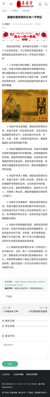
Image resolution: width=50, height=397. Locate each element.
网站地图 (13, 392)
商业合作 (21, 392)
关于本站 (5, 392)
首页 (5, 11)
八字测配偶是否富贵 (37, 311)
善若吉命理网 (31, 374)
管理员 (7, 24)
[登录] (40, 4)
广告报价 (30, 392)
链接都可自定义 (41, 392)
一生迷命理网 (17, 374)
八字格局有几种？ (11, 311)
